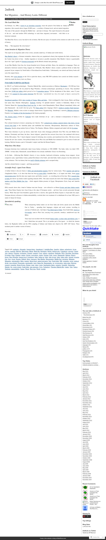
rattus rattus (67, 263)
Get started (69, 2)
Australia (12, 251)
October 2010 (86, 418)
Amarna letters (30, 249)
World (38, 269)
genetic (41, 255)
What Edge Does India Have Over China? (91, 275)
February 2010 (87, 432)
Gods (50, 255)
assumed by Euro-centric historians (22, 94)
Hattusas (67, 255)
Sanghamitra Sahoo (49, 265)
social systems (17, 267)
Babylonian (25, 251)
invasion (76, 257)
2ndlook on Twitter (89, 166)
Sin (11, 267)
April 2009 (85, 446)
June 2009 (86, 444)
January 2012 (86, 399)
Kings (28, 259)
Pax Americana (88, 315)
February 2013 (87, 377)
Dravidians (75, 253)
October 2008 (86, 458)
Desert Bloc (86, 325)
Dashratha (58, 253)
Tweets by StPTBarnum (89, 168)
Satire (84, 355)
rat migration (59, 263)
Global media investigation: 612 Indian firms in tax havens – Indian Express (91, 285)
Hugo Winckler (13, 257)
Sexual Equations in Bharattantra (92, 248)
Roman (28, 265)
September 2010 (87, 420)
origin (71, 261)
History (21, 19)
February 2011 (87, 414)
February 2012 (87, 397)
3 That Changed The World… (94, 493)
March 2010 (86, 430)
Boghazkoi (64, 86)
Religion (73, 263)
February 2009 (87, 450)
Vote (85, 221)
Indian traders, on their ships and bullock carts (64, 219)
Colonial (29, 253)
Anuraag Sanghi (89, 236)
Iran (6, 259)
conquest (35, 253)
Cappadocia (64, 251)
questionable (29, 263)
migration (65, 259)
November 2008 (87, 456)
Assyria (7, 251)
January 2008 (86, 475)
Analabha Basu (48, 249)
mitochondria (16, 261)
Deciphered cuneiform (11, 100)
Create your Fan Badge (95, 242)
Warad (27, 269)
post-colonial (13, 263)
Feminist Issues (87, 331)
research (7, 265)
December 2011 (87, 401)
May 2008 (85, 468)
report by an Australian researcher (31, 26)
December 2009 (87, 436)
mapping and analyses (72, 171)
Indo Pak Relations (88, 341)
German (46, 255)
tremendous (41, 91)
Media (84, 347)
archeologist (68, 249)
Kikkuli (24, 259)
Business (85, 319)
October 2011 (86, 404)
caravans (70, 251)
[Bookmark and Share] (89, 184)
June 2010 (86, 426)
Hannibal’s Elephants (95, 487)
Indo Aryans (52, 257)
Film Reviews (86, 333)
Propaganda (21, 263)
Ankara (62, 249)
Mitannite (10, 110)
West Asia (33, 269)
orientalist (66, 261)
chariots (10, 253)
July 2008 (85, 464)
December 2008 (87, 454)
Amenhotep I (39, 249)
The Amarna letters (11, 117)
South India (25, 267)
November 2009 (87, 438)
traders (67, 267)
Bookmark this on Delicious (90, 194)
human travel (23, 257)
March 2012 (86, 395)
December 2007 (87, 477)
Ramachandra (48, 263)
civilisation (23, 253)
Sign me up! (87, 37)
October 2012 (86, 381)
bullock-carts (56, 251)
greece (55, 255)
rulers (36, 265)
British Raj (85, 317)
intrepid (71, 257)
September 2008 (87, 460)
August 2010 (86, 422)
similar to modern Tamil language (69, 108)
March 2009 (86, 448)
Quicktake (91, 228)
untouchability (15, 269)
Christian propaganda (28, 61)
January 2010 (86, 434)
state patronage (34, 267)
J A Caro (92, 507)
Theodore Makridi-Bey (57, 267)
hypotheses (31, 257)
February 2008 (87, 473)
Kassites (18, 259)
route (32, 265)
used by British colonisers (37, 160)
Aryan (74, 249)
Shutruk (7, 267)
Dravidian (68, 253)
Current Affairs (14, 19)
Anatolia (56, 249)
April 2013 (85, 373)
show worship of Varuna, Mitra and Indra (34, 100)
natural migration (43, 261)
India (36, 257)
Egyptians (75, 128)
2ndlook (9, 9)
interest (47, 91)
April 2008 (85, 470)
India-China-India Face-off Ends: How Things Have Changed (92, 280)
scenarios (58, 265)
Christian (16, 253)
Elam (13, 255)
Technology (46, 267)
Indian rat (41, 257)
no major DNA (41, 173)
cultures (45, 253)
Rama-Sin (40, 263)
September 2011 (87, 406)
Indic (46, 257)
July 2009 (85, 442)
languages (34, 259)
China (84, 321)
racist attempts (18, 76)
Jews (9, 259)
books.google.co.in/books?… (91, 363)
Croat (40, 253)
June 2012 (86, 389)
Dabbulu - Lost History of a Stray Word (92, 251)
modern (26, 261)
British (49, 251)
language (85, 345)
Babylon (18, 251)
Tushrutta (32, 103)
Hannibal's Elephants (89, 256)
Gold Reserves (87, 335)
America (85, 313)
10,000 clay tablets (17, 91)
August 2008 (86, 462)
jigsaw (13, 259)
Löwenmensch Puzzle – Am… (94, 503)
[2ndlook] (84, 240)
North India (55, 261)
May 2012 (85, 391)
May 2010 (85, 428)
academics (16, 249)
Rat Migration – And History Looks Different (26, 14)
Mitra (22, 261)
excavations (34, 255)
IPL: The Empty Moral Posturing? (92, 272)
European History (87, 329)
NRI (61, 261)
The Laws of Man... (88, 254)
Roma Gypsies (21, 265)
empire (23, 255)
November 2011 (87, 402)
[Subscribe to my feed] (84, 201)
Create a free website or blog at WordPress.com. (53, 538)
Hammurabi (61, 255)
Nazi (50, 261)
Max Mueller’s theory (11, 56)
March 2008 (86, 471)
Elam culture (39, 108)
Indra (58, 257)
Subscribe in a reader (92, 201)
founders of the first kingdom (22, 113)
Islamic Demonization (89, 343)
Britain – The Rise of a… (95, 507)
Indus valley (64, 257)
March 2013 (86, 375)
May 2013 (85, 371)
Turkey (75, 267)
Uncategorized (28, 19)
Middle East (57, 259)
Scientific (64, 265)
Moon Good (33, 261)
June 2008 (86, 466)
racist (35, 263)
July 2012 (85, 387)
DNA (63, 253)
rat (53, 263)
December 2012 (87, 379)
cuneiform (51, 253)
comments (8, 273)
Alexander (23, 249)
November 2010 (87, 416)
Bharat (31, 251)
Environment (86, 327)
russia (41, 265)
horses (6, 257)
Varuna (22, 269)
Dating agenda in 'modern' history (90, 261)
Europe (28, 255)
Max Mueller (41, 259)
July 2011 (85, 408)
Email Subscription (89, 26)
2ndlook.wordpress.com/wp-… (91, 365)
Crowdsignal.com (87, 223)
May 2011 (85, 412)
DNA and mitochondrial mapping (38, 171)
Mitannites (8, 128)
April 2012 (85, 393)
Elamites (17, 255)
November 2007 (87, 479)
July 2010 (85, 424)
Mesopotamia (50, 259)
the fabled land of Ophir (55, 210)
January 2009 (86, 452)
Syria (40, 267)
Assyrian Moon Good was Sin (27, 105)
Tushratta (28, 117)
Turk (71, 267)
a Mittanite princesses (72, 110)
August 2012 (86, 385)
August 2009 (86, 440)
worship (43, 269)
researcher (13, 265)
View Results (89, 221)
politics (85, 349)
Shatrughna (71, 265)
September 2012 (87, 383)
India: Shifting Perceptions (90, 278)
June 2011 (86, 410)
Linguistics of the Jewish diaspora (89, 258)
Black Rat (37, 251)
